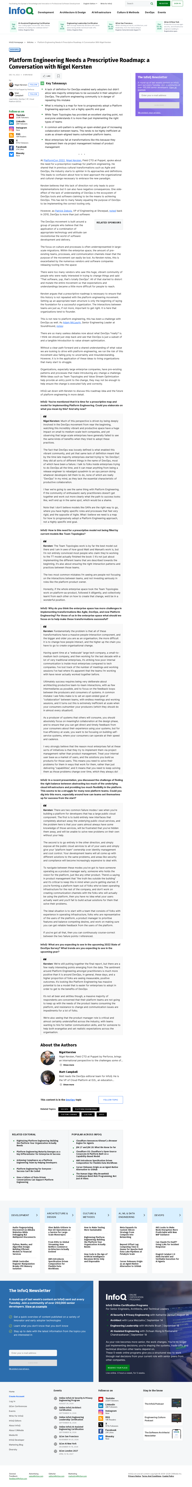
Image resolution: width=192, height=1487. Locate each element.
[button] (159, 105)
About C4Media (16, 1430)
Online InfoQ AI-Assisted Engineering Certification (71, 1428)
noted (112, 210)
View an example (36, 1306)
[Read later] (58, 76)
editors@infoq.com (56, 1476)
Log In (12, 1401)
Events (162, 12)
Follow (33, 85)
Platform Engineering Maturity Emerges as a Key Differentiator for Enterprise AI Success (38, 1153)
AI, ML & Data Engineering (127, 1215)
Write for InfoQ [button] (106, 4)
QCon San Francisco (69, 1436)
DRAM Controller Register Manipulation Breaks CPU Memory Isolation (24, 1265)
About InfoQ (14, 1425)
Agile (101, 1114)
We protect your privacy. (149, 112)
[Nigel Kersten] (11, 85)
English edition (89, 4)
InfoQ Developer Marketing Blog (16, 1442)
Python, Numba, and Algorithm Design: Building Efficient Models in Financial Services (22, 1249)
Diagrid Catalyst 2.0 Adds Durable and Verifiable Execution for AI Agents (167, 1258)
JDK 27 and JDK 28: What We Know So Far (96, 1147)
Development (46, 12)
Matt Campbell (19, 94)
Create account (16, 1396)
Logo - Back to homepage (21, 11)
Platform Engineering (86, 1109)
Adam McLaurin (72, 322)
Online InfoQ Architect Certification (70, 1409)
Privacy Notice (134, 1476)
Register (163, 3)
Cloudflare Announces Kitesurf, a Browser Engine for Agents (96, 1142)
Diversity (13, 1449)
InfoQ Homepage (16, 42)
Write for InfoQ (16, 1416)
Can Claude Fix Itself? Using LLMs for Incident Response (167, 1244)
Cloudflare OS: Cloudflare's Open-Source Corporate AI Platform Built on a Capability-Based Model (96, 1154)
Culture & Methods (128, 12)
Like (48, 76)
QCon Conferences (18, 1406)
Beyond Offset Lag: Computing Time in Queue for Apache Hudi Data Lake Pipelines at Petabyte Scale (131, 1249)
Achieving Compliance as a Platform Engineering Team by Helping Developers (37, 1161)
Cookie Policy (168, 1476)
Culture (88, 1114)
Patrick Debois (63, 210)
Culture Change (69, 1114)
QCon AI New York (67, 1444)
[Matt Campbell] (11, 94)
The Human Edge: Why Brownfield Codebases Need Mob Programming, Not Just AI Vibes (96, 1176)
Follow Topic (111, 1100)
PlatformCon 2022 (54, 160)
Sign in (177, 3)
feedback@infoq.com (18, 1478)
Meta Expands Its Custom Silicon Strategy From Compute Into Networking (128, 1232)
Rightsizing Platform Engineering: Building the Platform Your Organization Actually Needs (37, 1143)
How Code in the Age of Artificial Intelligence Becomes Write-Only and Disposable (95, 1258)
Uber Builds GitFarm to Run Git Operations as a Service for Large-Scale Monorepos (59, 1231)
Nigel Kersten (21, 85)
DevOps (149, 12)
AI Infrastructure (101, 12)
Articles (30, 42)
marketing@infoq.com (77, 1476)
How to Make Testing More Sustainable (94, 1228)
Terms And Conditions (151, 1476)
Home (12, 1391)
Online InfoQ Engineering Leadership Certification (71, 1418)
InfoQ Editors (15, 1420)
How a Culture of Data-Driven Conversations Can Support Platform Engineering (35, 1179)
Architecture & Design (73, 12)
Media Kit (13, 1435)
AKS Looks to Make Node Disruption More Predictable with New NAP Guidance (167, 1231)
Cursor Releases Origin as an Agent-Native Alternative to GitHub (97, 1168)
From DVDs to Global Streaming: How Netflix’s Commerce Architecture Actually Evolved (58, 1247)
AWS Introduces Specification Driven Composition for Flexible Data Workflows (96, 1161)
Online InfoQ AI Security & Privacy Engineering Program (75, 1399)
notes (60, 326)
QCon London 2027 (68, 1451)
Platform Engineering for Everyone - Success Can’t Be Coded (34, 1170)
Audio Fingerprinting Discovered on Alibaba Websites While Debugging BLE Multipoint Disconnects (24, 1232)
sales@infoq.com (36, 1476)
